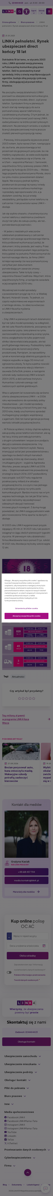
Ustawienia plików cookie (26, 608)
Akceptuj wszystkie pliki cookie (26, 616)
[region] (26, 598)
